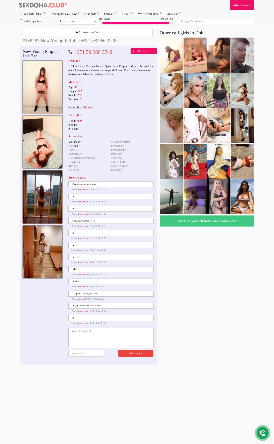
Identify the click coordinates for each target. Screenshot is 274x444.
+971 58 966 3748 (93, 52)
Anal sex (174, 13)
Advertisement (242, 5)
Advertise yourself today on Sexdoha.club (206, 221)
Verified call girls (150, 13)
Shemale (110, 13)
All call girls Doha (33, 13)
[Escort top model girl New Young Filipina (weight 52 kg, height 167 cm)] (42, 87)
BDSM (127, 13)
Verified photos (32, 21)
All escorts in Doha (89, 32)
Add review (135, 353)
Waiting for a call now (65, 13)
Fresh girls (91, 13)
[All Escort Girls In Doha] (44, 5)
